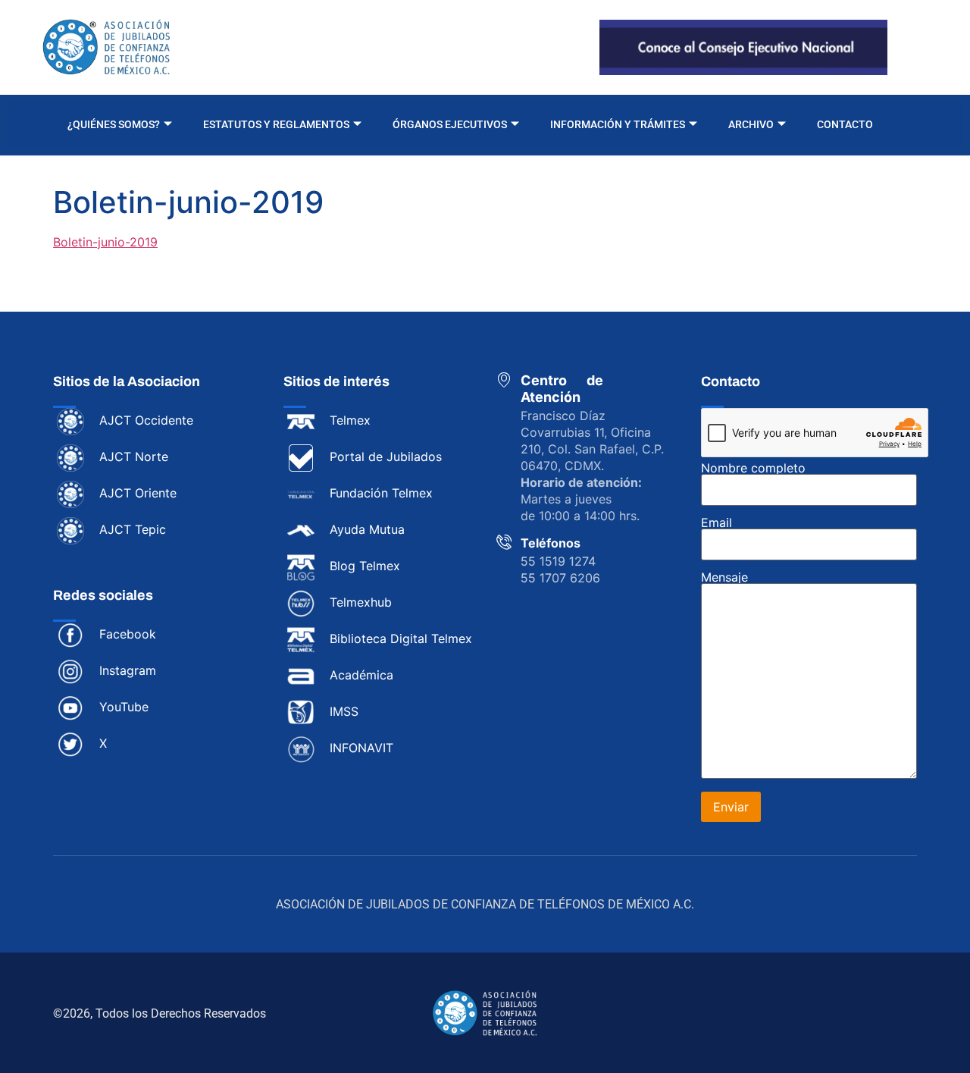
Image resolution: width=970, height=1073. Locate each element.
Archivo (751, 124)
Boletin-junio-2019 (105, 241)
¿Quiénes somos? (113, 124)
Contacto (845, 124)
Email (716, 523)
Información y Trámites (617, 124)
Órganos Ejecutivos (450, 124)
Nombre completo (753, 468)
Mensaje (724, 578)
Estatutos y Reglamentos (276, 124)
